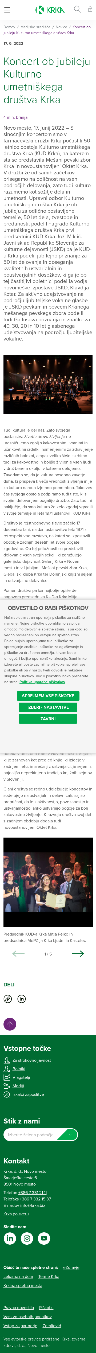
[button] (78, 953)
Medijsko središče (35, 27)
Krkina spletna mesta (22, 1285)
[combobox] (40, 1134)
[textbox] (41, 1135)
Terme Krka (48, 1276)
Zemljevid (52, 1326)
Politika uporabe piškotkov (42, 682)
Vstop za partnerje (20, 1326)
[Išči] (77, 10)
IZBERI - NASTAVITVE (48, 707)
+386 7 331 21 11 (32, 1192)
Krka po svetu (16, 1214)
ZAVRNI (48, 718)
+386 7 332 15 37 (35, 1199)
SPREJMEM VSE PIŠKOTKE (48, 696)
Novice (61, 27)
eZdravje (71, 1267)
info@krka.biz (32, 1205)
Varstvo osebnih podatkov (27, 1316)
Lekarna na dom (18, 1276)
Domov (9, 27)
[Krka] (50, 10)
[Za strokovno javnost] (90, 10)
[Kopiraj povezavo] (7, 999)
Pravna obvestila (18, 1307)
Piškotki (46, 1307)
